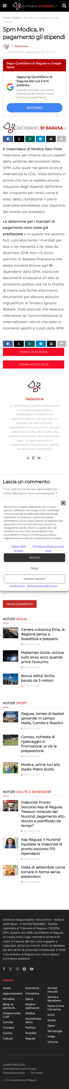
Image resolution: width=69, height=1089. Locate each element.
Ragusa (30, 1038)
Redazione (21, 46)
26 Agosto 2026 (31, 728)
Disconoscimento (14, 1072)
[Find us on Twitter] (10, 969)
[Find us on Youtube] (31, 969)
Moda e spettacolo (32, 1006)
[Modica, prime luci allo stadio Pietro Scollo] (10, 767)
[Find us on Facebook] (4, 969)
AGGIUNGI (34, 107)
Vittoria (53, 1042)
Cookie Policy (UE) (14, 1064)
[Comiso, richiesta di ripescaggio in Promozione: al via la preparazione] (10, 740)
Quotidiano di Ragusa (24, 1080)
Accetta (34, 557)
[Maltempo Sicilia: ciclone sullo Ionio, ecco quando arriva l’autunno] (10, 655)
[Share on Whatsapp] (30, 139)
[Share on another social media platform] (61, 139)
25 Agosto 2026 (31, 882)
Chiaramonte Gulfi (11, 1014)
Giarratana (32, 993)
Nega (34, 568)
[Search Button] (64, 6)
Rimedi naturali (53, 989)
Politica (30, 1027)
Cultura (8, 1038)
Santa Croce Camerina (56, 1007)
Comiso (8, 1022)
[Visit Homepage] (34, 6)
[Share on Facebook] (8, 139)
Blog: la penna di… (9, 1006)
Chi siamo (37, 1072)
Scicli (51, 1015)
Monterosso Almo (33, 1020)
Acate (7, 988)
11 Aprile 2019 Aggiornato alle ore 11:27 (33, 51)
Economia (32, 988)
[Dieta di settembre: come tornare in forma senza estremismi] (10, 870)
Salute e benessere (54, 998)
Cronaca (8, 1027)
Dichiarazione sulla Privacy (42, 585)
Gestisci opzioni (35, 579)
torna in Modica (33, 352)
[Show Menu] (5, 6)
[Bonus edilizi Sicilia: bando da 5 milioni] (10, 679)
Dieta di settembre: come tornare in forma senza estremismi (43, 872)
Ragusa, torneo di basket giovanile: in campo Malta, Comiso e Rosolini (42, 718)
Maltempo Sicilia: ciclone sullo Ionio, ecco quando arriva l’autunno (42, 657)
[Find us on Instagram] (17, 969)
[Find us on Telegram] (24, 969)
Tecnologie (55, 1031)
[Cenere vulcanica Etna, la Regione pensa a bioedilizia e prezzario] (10, 632)
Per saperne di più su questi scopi (48, 548)
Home (6, 17)
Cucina (7, 1033)
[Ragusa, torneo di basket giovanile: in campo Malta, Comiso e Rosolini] (10, 716)
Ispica (29, 999)
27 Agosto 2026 (31, 644)
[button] (63, 503)
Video (51, 1036)
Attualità (9, 999)
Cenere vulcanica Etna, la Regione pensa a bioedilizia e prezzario (43, 634)
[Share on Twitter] (19, 139)
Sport (51, 1025)
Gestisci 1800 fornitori (18, 548)
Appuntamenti (12, 993)
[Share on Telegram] (40, 139)
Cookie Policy (17, 585)
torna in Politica (34, 364)
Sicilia (51, 1020)
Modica (16, 17)
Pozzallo (30, 1033)
